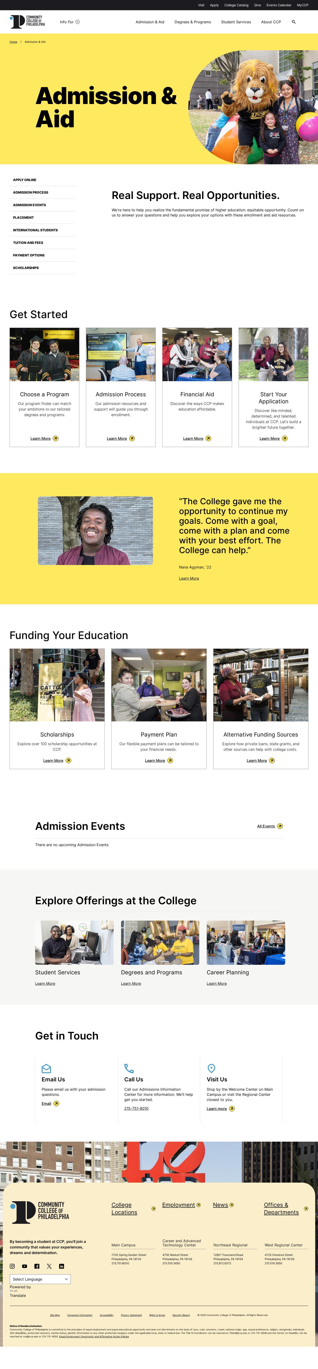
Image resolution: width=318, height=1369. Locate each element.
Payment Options (28, 255)
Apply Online (24, 180)
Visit (201, 5)
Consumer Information (79, 1315)
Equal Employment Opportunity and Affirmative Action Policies (94, 1336)
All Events (266, 826)
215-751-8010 (136, 1108)
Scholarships (26, 268)
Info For (67, 22)
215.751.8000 (120, 1263)
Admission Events (29, 205)
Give (257, 5)
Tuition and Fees (28, 243)
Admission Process (30, 192)
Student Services (236, 22)
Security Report (181, 1315)
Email (46, 1103)
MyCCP (302, 5)
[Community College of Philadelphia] (27, 22)
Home (13, 42)
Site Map (55, 1315)
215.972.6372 (222, 1263)
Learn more (217, 1108)
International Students (35, 230)
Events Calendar (279, 5)
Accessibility (107, 1315)
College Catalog (236, 5)
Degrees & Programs (193, 22)
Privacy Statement (131, 1315)
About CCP (271, 22)
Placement (23, 217)
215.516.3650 (171, 1263)
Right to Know (157, 1315)
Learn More (40, 438)
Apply (214, 5)
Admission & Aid (150, 22)
